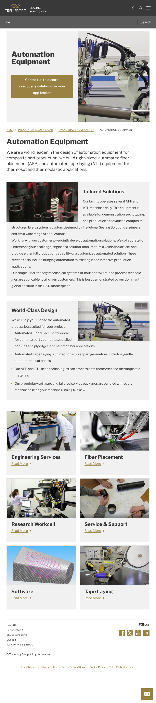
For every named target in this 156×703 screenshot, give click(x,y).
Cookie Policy (97, 667)
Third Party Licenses (121, 667)
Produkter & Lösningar (35, 129)
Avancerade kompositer (76, 129)
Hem (9, 129)
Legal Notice (28, 667)
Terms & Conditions (73, 667)
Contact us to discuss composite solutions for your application (42, 86)
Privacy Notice (48, 667)
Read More (19, 464)
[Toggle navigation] (146, 8)
